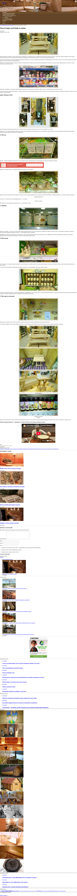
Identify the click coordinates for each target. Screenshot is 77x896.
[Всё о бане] (6, 10)
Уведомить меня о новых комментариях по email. (11, 549)
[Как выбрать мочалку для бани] (11, 723)
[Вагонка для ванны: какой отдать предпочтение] (11, 750)
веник (17, 891)
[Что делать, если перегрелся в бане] (11, 817)
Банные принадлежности (9, 15)
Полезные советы (8, 18)
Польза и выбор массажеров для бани (10, 504)
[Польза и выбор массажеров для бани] (11, 502)
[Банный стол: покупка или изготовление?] (11, 804)
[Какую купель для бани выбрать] (11, 763)
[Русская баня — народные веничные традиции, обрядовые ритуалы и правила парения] (9, 621)
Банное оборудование (8, 14)
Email (1, 543)
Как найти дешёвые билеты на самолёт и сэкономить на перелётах (16, 599)
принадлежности (5, 445)
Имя (1, 540)
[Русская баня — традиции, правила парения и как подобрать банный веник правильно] (9, 610)
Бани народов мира (7, 19)
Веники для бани (8, 16)
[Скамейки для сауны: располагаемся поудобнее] (11, 858)
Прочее (4, 20)
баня (6, 891)
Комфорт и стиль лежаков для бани (9, 523)
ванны (14, 891)
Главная (1, 25)
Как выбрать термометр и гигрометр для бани (12, 486)
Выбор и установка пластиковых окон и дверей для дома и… (15, 588)
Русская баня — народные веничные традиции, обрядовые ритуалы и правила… (19, 622)
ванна (11, 891)
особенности (39, 891)
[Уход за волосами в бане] (11, 844)
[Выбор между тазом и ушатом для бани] (11, 466)
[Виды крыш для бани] (11, 790)
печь (50, 891)
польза (52, 891)
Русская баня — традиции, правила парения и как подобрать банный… (17, 611)
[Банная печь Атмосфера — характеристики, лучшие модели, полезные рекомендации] (11, 736)
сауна (62, 891)
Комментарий (3, 538)
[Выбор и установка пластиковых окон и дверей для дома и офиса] (9, 587)
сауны (10, 445)
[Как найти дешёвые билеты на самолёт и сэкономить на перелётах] (9, 598)
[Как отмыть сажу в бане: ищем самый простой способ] (11, 871)
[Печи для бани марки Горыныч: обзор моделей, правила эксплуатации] (11, 831)
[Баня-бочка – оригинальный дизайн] (11, 777)
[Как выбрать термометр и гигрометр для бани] (11, 484)
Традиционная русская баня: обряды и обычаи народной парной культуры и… (18, 634)
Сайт (1, 545)
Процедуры (5, 17)
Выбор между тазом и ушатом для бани (10, 468)
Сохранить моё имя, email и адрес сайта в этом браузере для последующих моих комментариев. (21, 547)
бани (1, 445)
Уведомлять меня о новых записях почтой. (10, 551)
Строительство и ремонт (8, 13)
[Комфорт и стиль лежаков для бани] (11, 520)
